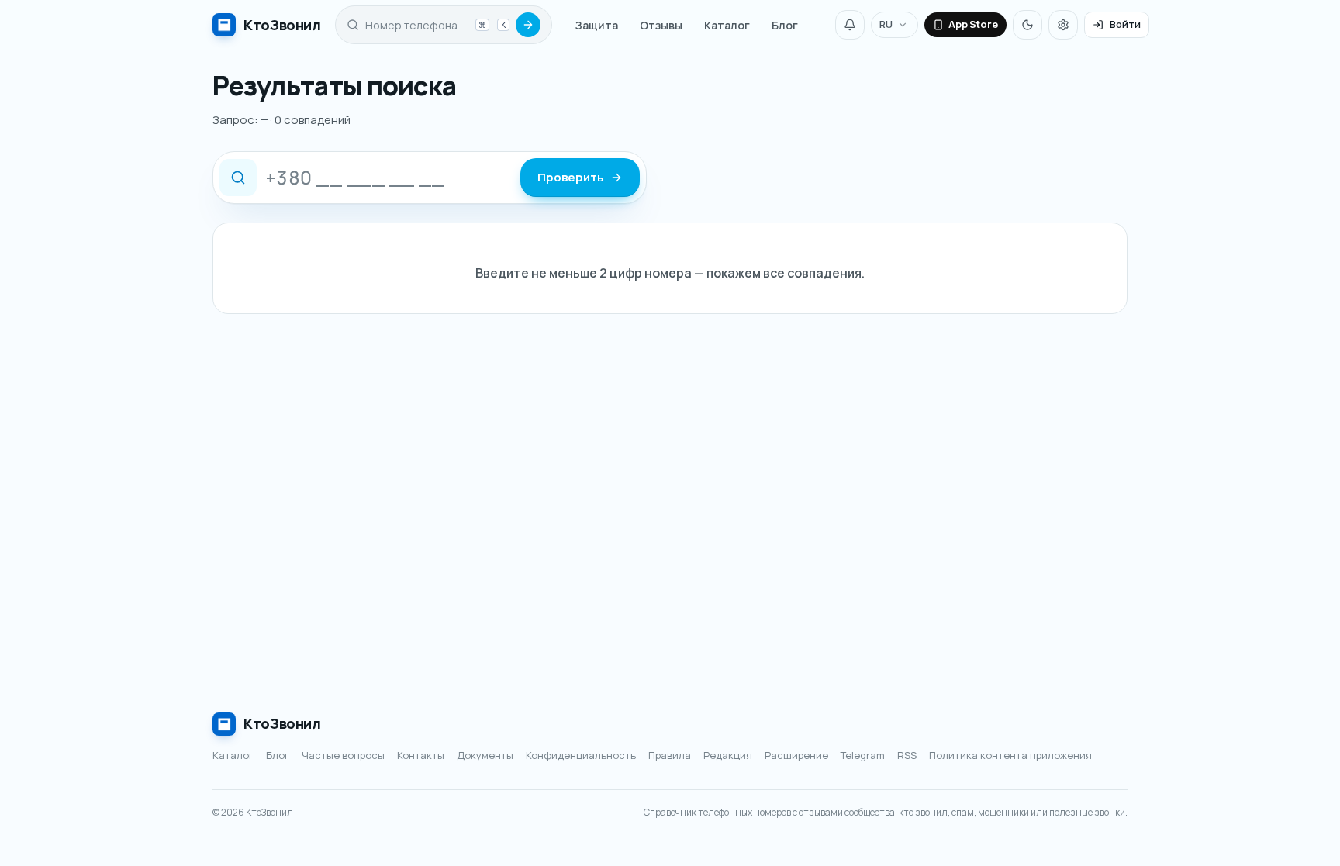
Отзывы (661, 25)
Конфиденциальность (581, 755)
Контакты (420, 755)
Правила (669, 755)
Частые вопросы (343, 755)
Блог (785, 25)
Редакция (727, 755)
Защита (596, 25)
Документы (485, 755)
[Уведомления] (850, 25)
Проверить (570, 177)
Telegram (863, 755)
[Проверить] (528, 24)
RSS (907, 755)
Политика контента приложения (1010, 755)
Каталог (727, 25)
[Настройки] (1063, 25)
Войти (1125, 24)
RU (886, 24)
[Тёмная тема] (1027, 25)
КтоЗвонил (282, 723)
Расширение (796, 755)
